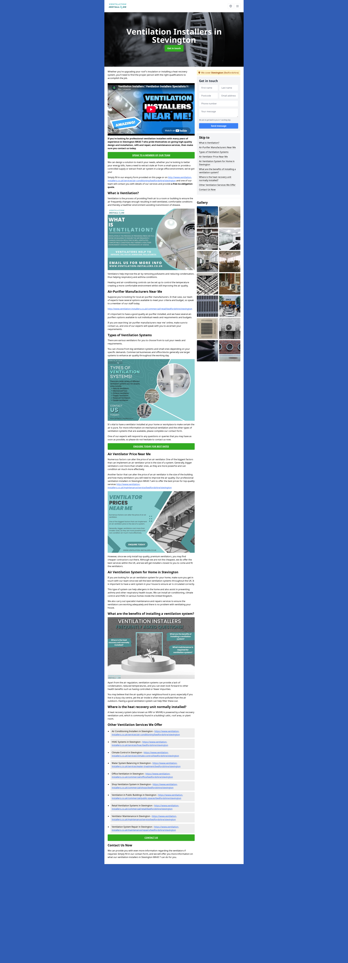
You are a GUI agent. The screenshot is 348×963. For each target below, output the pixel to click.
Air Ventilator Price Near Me (213, 156)
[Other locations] (231, 6)
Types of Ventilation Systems (214, 151)
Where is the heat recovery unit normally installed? (215, 179)
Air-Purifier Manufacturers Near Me (217, 147)
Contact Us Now (207, 189)
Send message (218, 125)
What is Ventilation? (209, 142)
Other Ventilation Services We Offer (217, 184)
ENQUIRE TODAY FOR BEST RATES (151, 446)
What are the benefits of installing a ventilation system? (217, 171)
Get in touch (174, 48)
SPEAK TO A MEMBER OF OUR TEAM (151, 155)
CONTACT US (151, 837)
